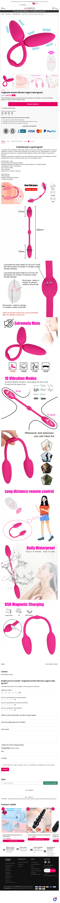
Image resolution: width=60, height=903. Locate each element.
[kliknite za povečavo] (30, 45)
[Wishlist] (24, 810)
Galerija (3, 141)
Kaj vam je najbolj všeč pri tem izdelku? (13, 722)
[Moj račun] (53, 8)
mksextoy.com (18, 886)
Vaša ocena (5, 729)
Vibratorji (8, 14)
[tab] (3, 141)
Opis (8, 141)
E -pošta (4, 758)
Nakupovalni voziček (8, 877)
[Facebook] (45, 862)
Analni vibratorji (16, 14)
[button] (56, 8)
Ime (2, 751)
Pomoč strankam (10, 863)
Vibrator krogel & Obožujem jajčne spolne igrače (43, 798)
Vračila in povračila (8, 869)
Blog (32, 866)
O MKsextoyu (34, 862)
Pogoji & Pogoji (35, 868)
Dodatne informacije (16, 141)
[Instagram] (48, 862)
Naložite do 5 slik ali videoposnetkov (13, 745)
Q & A (33, 141)
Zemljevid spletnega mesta (36, 873)
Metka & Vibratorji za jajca (23, 798)
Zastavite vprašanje (50, 783)
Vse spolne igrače (23, 862)
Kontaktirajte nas (35, 864)
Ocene (26, 141)
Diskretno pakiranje (7, 873)
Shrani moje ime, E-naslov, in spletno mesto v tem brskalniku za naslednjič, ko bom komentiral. (29, 765)
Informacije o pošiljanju (9, 866)
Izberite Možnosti (13, 841)
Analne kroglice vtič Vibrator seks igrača (39, 835)
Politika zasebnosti (36, 870)
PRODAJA (20, 864)
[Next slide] (55, 44)
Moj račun (8, 880)
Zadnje (20, 866)
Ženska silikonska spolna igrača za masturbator (12, 835)
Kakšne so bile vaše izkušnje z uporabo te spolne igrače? (18, 715)
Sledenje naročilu (10, 882)
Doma (2, 14)
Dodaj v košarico (33, 104)
